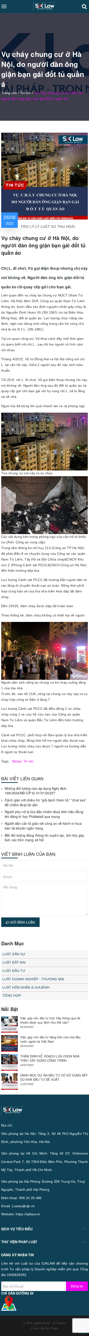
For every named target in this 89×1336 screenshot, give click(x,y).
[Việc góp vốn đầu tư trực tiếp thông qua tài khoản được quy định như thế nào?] (9, 1024)
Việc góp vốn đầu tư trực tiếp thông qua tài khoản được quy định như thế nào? (50, 1020)
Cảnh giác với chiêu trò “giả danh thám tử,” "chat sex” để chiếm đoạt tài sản (46, 802)
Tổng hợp (11, 995)
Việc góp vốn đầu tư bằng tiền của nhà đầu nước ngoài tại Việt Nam (50, 1039)
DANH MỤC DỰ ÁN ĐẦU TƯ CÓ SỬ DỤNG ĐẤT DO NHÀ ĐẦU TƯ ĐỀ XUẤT (54, 1077)
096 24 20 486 (30, 1198)
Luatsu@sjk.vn (23, 1206)
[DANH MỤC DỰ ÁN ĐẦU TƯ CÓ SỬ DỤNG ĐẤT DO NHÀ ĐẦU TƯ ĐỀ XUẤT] (9, 1081)
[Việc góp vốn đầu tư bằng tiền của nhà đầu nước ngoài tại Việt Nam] (9, 1043)
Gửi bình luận (22, 922)
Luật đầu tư (13, 971)
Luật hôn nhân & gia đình (25, 987)
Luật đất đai (14, 962)
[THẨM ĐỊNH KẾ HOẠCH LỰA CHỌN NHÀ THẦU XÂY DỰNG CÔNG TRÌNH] (9, 1062)
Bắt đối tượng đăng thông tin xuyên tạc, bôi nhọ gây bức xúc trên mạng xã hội (44, 837)
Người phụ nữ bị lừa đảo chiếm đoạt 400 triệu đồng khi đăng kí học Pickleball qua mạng (44, 814)
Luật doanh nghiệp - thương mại (33, 979)
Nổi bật (9, 1009)
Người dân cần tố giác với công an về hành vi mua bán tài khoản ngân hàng (43, 826)
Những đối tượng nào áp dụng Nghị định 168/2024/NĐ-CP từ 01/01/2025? (35, 791)
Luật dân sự (13, 954)
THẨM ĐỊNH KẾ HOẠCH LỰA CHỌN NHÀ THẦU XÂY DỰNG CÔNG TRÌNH (50, 1058)
